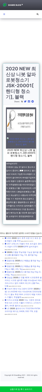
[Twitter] (25, 101)
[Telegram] (33, 101)
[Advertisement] (21, 42)
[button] (37, 14)
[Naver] (22, 101)
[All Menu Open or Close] (4, 14)
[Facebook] (29, 101)
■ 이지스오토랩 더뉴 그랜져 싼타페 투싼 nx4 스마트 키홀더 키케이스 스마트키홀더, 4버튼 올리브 (23, 303)
